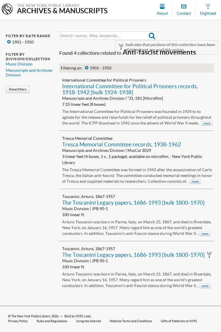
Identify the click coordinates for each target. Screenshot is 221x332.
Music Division (19, 64)
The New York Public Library (30, 316)
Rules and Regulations (52, 321)
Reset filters (17, 89)
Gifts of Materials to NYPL (179, 321)
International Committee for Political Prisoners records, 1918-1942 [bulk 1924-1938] (130, 89)
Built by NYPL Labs (77, 316)
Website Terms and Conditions (131, 321)
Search (152, 35)
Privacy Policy (18, 321)
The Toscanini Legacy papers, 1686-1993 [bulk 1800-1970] (133, 202)
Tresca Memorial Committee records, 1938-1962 (121, 144)
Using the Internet (88, 321)
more (207, 123)
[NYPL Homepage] (7, 9)
